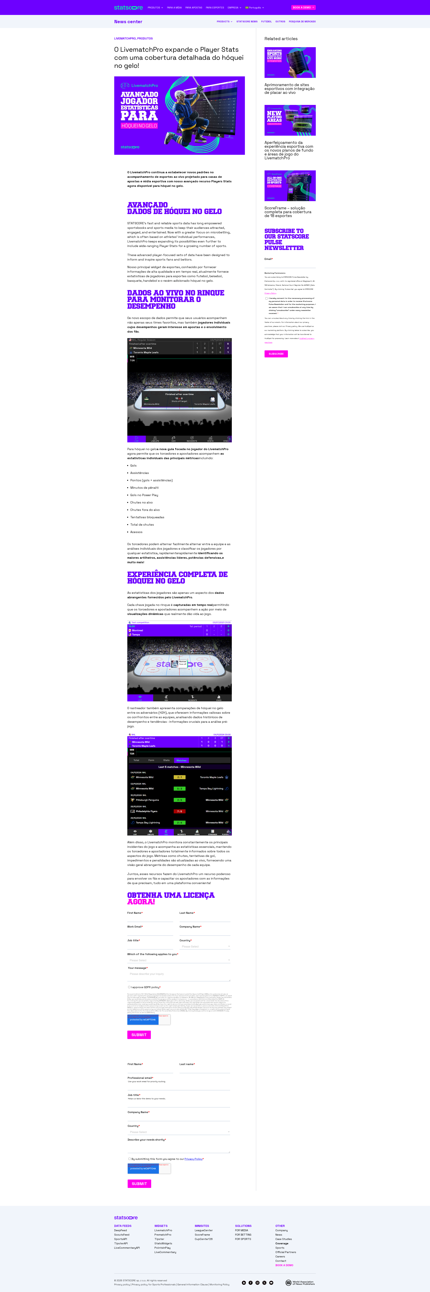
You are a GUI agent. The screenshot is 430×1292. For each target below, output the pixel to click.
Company (281, 1230)
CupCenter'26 (204, 1239)
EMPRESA (233, 7)
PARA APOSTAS (193, 7)
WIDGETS (161, 1226)
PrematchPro (163, 1234)
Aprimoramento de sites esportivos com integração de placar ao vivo (290, 88)
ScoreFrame (202, 1234)
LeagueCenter (204, 1230)
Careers (280, 1256)
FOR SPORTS (243, 1239)
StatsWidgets (163, 1243)
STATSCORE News (246, 21)
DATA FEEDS (123, 1226)
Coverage (281, 1243)
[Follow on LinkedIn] (244, 1283)
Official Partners (285, 1252)
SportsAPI (120, 1239)
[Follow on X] (264, 1283)
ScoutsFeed (121, 1234)
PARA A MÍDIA (174, 7)
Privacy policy (122, 1284)
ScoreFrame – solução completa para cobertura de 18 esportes (288, 211)
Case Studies (283, 1239)
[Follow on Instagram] (257, 1283)
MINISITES (202, 1226)
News (278, 1234)
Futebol (266, 21)
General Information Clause (192, 1284)
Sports (279, 1248)
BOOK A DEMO (302, 7)
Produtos (145, 38)
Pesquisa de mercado (302, 21)
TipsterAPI (121, 1243)
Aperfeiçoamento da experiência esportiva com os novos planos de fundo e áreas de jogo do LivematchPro (289, 150)
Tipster (159, 1239)
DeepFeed (120, 1230)
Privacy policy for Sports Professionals (154, 1284)
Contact (280, 1261)
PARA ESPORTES (215, 7)
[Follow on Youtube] (271, 1283)
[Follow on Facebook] (251, 1283)
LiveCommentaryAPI (127, 1248)
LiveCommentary (165, 1252)
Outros (280, 21)
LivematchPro (125, 38)
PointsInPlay (162, 1248)
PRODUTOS (154, 7)
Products (223, 21)
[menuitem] (254, 7)
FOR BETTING (243, 1234)
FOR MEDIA (241, 1230)
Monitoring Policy (219, 1284)
